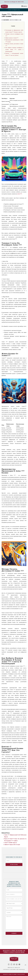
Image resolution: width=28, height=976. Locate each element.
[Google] (9, 964)
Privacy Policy (14, 967)
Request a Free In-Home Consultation (14, 974)
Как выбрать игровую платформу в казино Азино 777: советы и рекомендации (14, 49)
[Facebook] (11, 964)
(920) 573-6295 (21, 1)
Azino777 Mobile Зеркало (10, 842)
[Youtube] (19, 964)
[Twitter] (14, 964)
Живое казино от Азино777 (11, 38)
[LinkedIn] (17, 964)
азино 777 (19, 193)
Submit (14, 933)
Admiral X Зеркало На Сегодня (12, 844)
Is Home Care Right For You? (14, 9)
